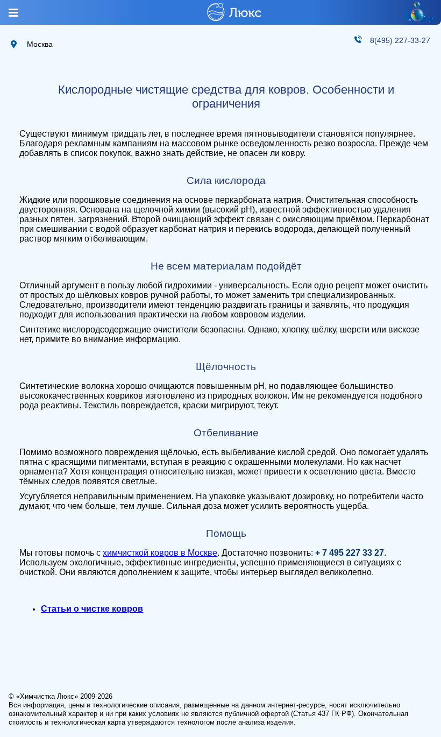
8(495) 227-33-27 (400, 40)
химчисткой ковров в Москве (160, 552)
